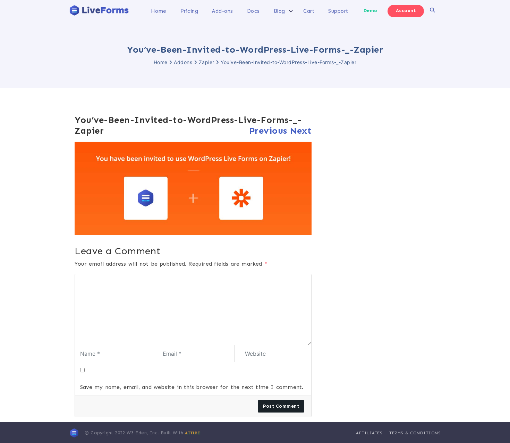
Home (159, 11)
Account (406, 10)
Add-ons (222, 11)
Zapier (206, 62)
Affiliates (369, 433)
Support (338, 11)
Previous (268, 130)
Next (301, 130)
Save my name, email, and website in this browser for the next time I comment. (191, 387)
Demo (370, 10)
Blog (279, 11)
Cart (308, 11)
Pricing (189, 11)
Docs (253, 11)
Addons (183, 62)
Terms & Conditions (415, 433)
